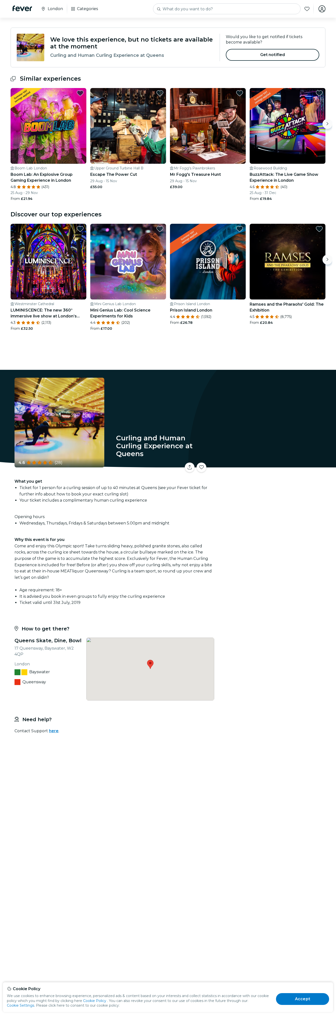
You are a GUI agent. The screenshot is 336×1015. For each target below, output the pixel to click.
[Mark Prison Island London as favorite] (239, 229)
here (54, 731)
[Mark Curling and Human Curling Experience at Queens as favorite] (201, 467)
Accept (302, 999)
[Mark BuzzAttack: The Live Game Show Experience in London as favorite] (319, 93)
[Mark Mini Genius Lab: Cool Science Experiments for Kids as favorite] (160, 229)
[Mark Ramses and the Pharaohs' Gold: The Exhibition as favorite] (319, 229)
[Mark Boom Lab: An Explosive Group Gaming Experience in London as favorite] (80, 93)
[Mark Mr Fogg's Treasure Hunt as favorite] (239, 93)
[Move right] (327, 124)
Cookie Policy (94, 1001)
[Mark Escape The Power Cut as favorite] (160, 93)
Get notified (272, 54)
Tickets (271, 464)
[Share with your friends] (190, 467)
